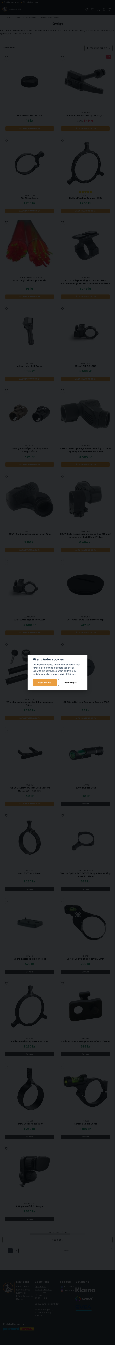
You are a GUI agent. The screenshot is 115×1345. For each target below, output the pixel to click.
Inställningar (70, 682)
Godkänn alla (44, 682)
